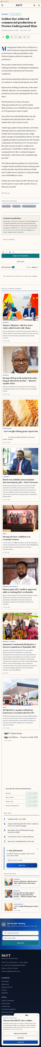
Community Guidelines (9, 1009)
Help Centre (5, 984)
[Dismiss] (37, 849)
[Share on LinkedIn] (20, 37)
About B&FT (5, 981)
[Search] (38, 5)
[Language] (34, 5)
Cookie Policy (6, 1006)
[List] (13, 252)
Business (5, 14)
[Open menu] (3, 5)
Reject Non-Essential (20, 1033)
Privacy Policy (6, 1003)
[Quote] (10, 252)
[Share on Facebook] (16, 37)
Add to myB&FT (16, 14)
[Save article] (28, 37)
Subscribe (20, 261)
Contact (4, 990)
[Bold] (3, 252)
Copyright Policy (7, 1015)
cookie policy (18, 1029)
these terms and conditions (12, 230)
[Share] (24, 37)
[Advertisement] (20, 762)
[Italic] (6, 252)
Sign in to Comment (20, 256)
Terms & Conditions (8, 1000)
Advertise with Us (7, 987)
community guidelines (27, 228)
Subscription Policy (8, 1012)
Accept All (20, 1042)
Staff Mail (5, 993)
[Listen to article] (3, 37)
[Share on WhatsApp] (7, 37)
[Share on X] (11, 37)
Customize (20, 1038)
